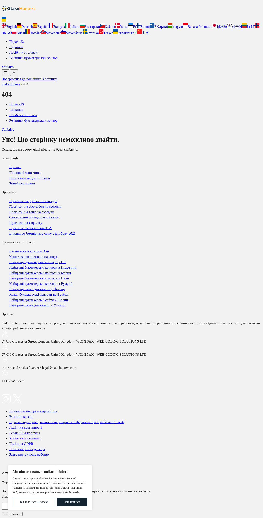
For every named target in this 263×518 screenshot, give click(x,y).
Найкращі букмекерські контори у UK (37, 262)
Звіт (5, 514)
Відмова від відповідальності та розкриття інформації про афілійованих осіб (66, 422)
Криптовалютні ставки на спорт (33, 257)
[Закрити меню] (14, 72)
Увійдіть (8, 67)
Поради (16, 42)
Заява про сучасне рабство (29, 454)
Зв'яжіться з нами (22, 183)
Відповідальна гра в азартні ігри (33, 411)
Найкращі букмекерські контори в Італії (39, 278)
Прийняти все (72, 501)
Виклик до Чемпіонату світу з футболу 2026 (42, 233)
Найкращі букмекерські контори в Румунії (40, 284)
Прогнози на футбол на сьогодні (33, 201)
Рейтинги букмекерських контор (33, 58)
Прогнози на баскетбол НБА (30, 228)
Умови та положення (24, 438)
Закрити (16, 514)
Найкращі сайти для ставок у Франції (37, 305)
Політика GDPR (21, 444)
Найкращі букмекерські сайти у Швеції (38, 300)
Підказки (16, 47)
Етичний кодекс (21, 417)
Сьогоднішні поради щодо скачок (34, 217)
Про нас (15, 167)
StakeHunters (11, 84)
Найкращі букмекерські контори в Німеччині (42, 267)
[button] (131, 20)
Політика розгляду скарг (27, 449)
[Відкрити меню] (5, 72)
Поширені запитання (24, 172)
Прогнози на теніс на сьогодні (31, 212)
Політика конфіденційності (29, 178)
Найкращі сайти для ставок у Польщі (37, 289)
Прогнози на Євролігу (25, 223)
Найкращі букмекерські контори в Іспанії (40, 273)
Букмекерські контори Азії (29, 251)
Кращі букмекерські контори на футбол (38, 294)
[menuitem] (9, 27)
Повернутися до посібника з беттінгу (29, 79)
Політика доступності (25, 427)
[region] (50, 487)
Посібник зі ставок (23, 52)
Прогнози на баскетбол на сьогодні (35, 206)
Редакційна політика (24, 433)
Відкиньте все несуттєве (34, 501)
